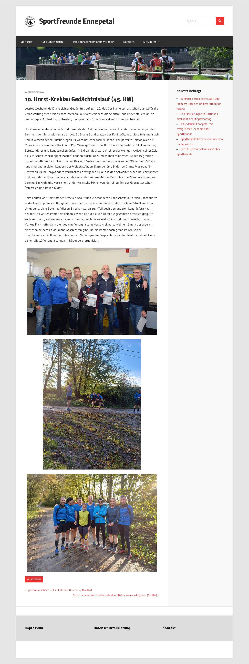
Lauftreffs (128, 41)
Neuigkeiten (34, 579)
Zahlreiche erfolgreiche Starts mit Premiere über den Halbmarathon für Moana (199, 104)
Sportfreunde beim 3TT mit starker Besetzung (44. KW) (59, 590)
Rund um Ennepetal (52, 41)
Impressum (34, 628)
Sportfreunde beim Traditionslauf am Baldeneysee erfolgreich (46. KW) (115, 595)
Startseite (26, 41)
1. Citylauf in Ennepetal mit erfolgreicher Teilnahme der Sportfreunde (195, 129)
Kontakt (169, 628)
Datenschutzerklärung (112, 628)
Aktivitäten (150, 41)
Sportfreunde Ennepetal (76, 21)
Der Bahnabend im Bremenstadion (93, 41)
